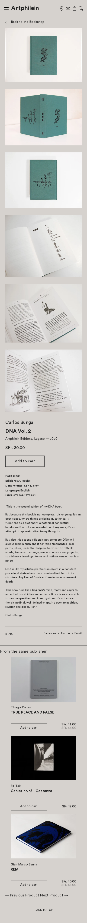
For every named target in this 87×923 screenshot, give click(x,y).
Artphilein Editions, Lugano (25, 438)
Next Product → (54, 895)
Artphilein (25, 8)
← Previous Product (22, 895)
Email (78, 633)
